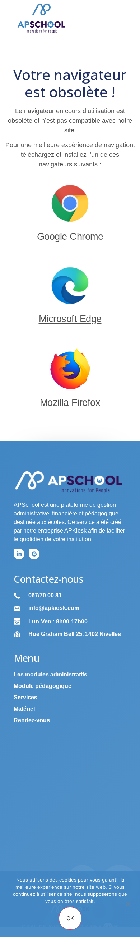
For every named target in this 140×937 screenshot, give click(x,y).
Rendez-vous (32, 720)
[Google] (34, 554)
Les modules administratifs (50, 674)
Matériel (24, 709)
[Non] (127, 907)
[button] (121, 22)
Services (25, 697)
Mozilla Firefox (70, 402)
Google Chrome (70, 236)
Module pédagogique (42, 686)
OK (70, 918)
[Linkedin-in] (19, 554)
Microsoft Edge (70, 319)
